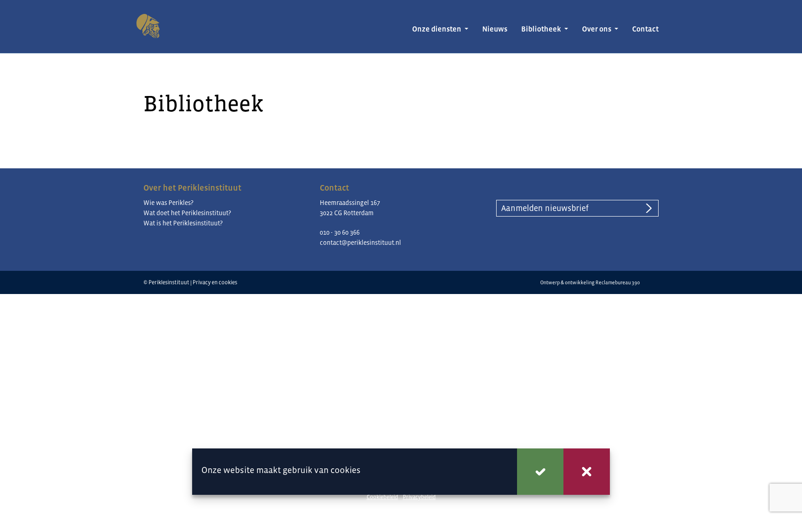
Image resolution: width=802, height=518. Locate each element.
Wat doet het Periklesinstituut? (187, 213)
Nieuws (494, 29)
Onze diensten (437, 29)
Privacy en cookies (215, 282)
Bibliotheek (542, 29)
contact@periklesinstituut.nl (360, 242)
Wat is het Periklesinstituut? (183, 223)
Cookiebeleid (382, 497)
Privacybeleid (419, 497)
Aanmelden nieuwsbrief (545, 208)
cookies (345, 470)
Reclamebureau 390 (617, 282)
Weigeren (586, 471)
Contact (645, 29)
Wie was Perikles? (168, 202)
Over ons (597, 29)
